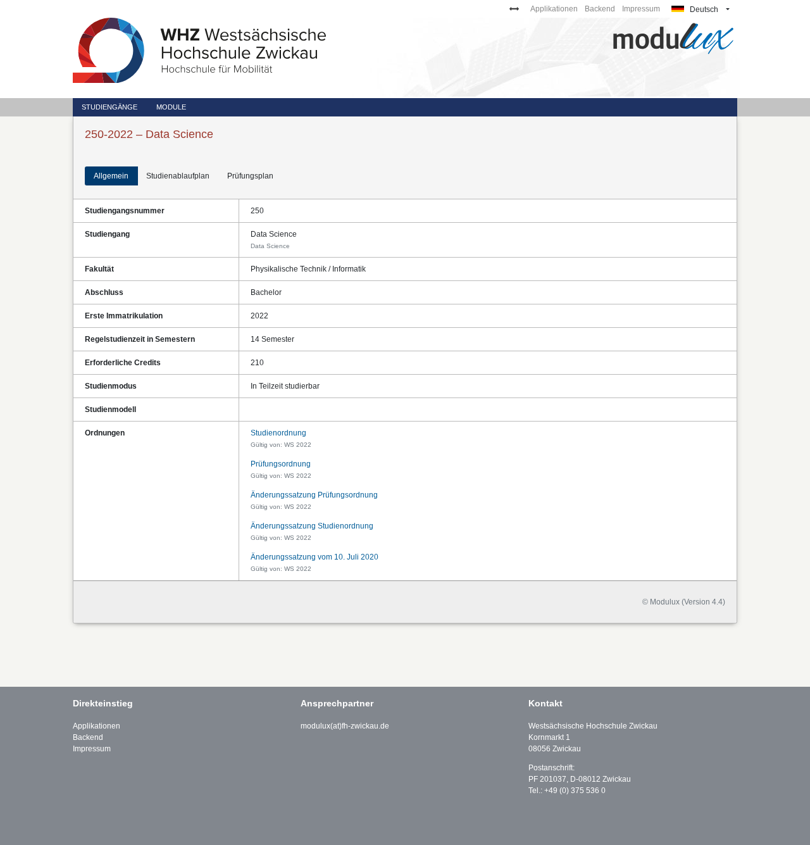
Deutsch (703, 9)
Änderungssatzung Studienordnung (312, 526)
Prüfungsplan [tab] (250, 176)
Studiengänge (109, 107)
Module (171, 107)
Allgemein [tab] (111, 176)
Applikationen (554, 8)
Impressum (641, 8)
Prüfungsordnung (281, 464)
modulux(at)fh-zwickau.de (345, 726)
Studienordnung (278, 433)
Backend (600, 8)
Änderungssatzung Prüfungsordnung (314, 495)
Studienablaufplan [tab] (177, 176)
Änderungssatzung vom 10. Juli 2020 (314, 557)
